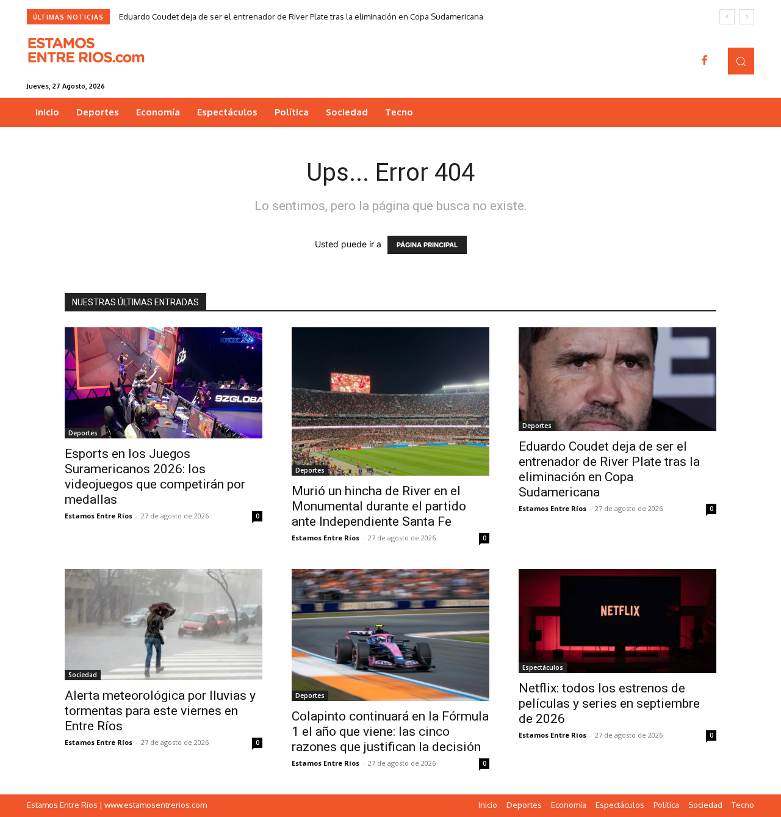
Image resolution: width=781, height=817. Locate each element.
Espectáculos (542, 667)
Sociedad (82, 674)
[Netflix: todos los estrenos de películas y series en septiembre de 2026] (617, 621)
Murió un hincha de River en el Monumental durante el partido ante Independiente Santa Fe (379, 506)
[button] (741, 61)
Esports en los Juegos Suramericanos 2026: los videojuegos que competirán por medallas (155, 476)
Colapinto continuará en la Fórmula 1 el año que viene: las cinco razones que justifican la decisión (390, 731)
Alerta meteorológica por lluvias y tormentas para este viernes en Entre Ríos (160, 710)
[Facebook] (705, 61)
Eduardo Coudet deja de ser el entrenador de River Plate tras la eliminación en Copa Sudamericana (301, 16)
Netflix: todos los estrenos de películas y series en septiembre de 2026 (609, 703)
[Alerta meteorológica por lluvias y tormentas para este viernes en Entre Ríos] (163, 624)
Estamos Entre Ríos (98, 515)
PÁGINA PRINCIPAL (427, 245)
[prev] (727, 16)
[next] (746, 16)
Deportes (83, 433)
